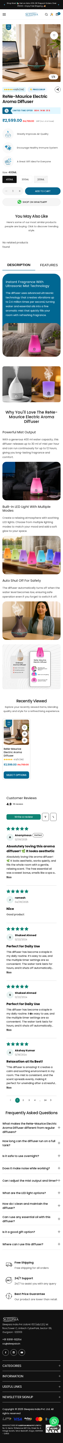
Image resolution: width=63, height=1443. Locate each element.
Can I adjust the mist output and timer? (31, 1180)
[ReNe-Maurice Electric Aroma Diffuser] (16, 732)
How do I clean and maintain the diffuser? (31, 1206)
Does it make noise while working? (31, 1168)
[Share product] (58, 89)
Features (49, 265)
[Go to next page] (51, 1100)
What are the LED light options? (31, 1192)
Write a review (24, 817)
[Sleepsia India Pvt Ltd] (31, 14)
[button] (4, 4)
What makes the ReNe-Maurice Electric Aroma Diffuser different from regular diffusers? (31, 1128)
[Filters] (45, 817)
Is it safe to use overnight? (31, 1155)
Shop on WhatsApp (35, 202)
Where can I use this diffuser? (31, 1244)
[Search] (46, 14)
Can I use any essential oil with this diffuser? (31, 1219)
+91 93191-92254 (11, 1339)
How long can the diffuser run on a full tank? (31, 1143)
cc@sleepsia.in (11, 1343)
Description (18, 265)
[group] (31, 53)
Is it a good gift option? (31, 1231)
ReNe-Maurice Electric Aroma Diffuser (13, 752)
